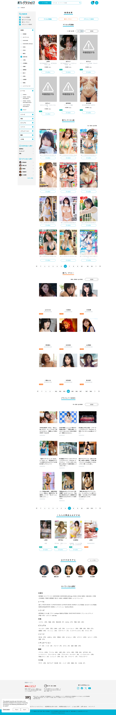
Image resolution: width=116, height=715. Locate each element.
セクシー (93, 637)
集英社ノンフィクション (57, 607)
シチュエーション (24, 131)
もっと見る (93, 560)
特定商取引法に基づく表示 (51, 706)
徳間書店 (24, 69)
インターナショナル (77, 630)
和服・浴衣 (79, 622)
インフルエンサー (87, 654)
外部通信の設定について (64, 706)
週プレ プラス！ (26, 22)
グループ (58, 645)
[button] (97, 529)
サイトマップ (92, 706)
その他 (22, 139)
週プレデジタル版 (26, 19)
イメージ (22, 127)
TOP (18, 7)
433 (64, 391)
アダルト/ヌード (83, 656)
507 (87, 391)
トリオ (49, 645)
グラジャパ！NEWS (27, 24)
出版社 (22, 30)
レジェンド (55, 656)
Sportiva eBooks (69, 607)
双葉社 (24, 82)
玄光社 (75, 596)
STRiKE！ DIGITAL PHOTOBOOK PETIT (27, 101)
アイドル (53, 652)
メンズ (67, 663)
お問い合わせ (84, 706)
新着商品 (21, 148)
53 (87, 266)
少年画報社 (25, 63)
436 (76, 391)
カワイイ (82, 637)
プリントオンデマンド (87, 613)
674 (92, 508)
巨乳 (54, 628)
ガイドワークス (26, 37)
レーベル (22, 90)
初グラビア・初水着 (54, 663)
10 (81, 266)
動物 (74, 663)
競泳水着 (60, 622)
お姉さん (52, 637)
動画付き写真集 (64, 613)
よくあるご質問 (75, 706)
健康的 (43, 630)
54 (91, 266)
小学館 (94, 596)
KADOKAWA (25, 40)
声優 (78, 652)
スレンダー (44, 628)
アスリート (73, 656)
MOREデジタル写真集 (78, 604)
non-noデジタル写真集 (91, 604)
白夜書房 (24, 79)
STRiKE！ (25, 94)
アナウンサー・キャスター (71, 654)
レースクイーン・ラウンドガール (50, 654)
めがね (69, 622)
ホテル (66, 645)
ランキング (21, 151)
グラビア (24, 109)
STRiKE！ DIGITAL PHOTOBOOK (27, 98)
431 (56, 391)
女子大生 (87, 652)
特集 (20, 153)
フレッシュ (52, 630)
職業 (21, 135)
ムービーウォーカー (78, 598)
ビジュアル (23, 122)
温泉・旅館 (76, 645)
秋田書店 (41, 596)
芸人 (64, 656)
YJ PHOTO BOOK (56, 604)
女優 (62, 652)
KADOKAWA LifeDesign (28, 43)
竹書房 (24, 66)
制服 (52, 622)
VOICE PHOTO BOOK (75, 613)
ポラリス (48, 615)
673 (88, 508)
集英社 (24, 53)
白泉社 (24, 76)
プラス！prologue (54, 613)
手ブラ (43, 663)
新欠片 (56, 598)
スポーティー (63, 630)
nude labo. (54, 615)
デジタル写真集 (26, 17)
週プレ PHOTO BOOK (45, 604)
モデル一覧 (30, 178)
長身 (90, 628)
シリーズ (22, 114)
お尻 (62, 628)
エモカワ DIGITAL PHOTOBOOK (26, 105)
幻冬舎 (24, 50)
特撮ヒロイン (44, 656)
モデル (71, 652)
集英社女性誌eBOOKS (45, 607)
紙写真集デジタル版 (44, 613)
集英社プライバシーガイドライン (35, 706)
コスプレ (43, 622)
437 (81, 391)
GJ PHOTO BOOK (66, 604)
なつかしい (71, 637)
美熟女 (61, 637)
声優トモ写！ (42, 615)
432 (60, 391)
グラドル (44, 652)
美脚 (83, 628)
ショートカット (72, 628)
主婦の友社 (25, 56)
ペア (42, 645)
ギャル (89, 630)
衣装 (21, 118)
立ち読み (48, 72)
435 (72, 391)
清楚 (42, 639)
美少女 (43, 637)
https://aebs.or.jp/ (36, 698)
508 (91, 391)
